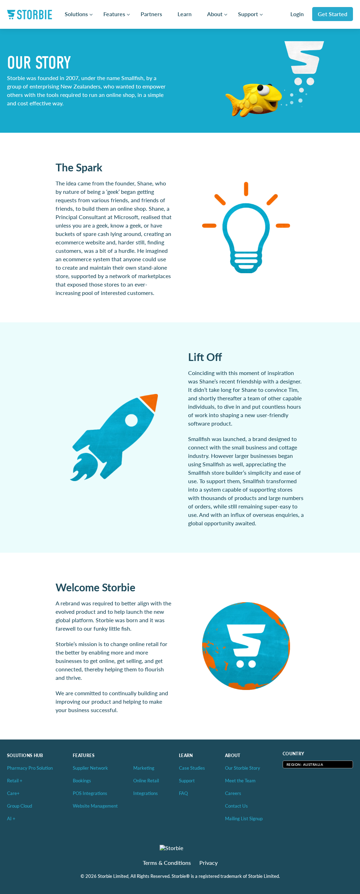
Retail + (14, 780)
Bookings (82, 780)
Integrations (145, 793)
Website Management (95, 805)
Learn (185, 14)
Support (248, 14)
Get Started (332, 14)
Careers (233, 793)
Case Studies (192, 767)
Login (297, 14)
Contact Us (236, 805)
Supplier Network (90, 767)
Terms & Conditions (167, 863)
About (215, 14)
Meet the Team (240, 780)
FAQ (183, 793)
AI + (11, 818)
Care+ (13, 793)
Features (114, 14)
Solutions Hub (25, 755)
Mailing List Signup (244, 818)
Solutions (76, 14)
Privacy (208, 863)
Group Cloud (19, 805)
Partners (151, 14)
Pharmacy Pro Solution (30, 767)
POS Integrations (90, 793)
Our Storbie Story (242, 767)
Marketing (143, 767)
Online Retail (146, 780)
